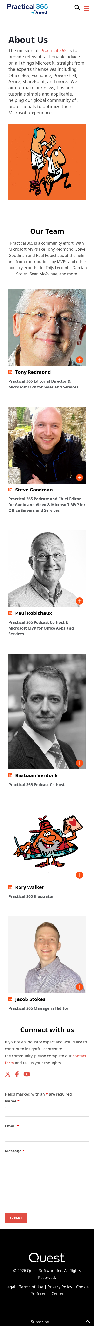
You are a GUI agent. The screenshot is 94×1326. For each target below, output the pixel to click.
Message (15, 1151)
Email (12, 1126)
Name (12, 1101)
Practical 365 (53, 50)
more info (79, 359)
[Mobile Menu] (86, 9)
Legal (10, 1287)
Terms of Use (31, 1287)
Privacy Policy (59, 1287)
